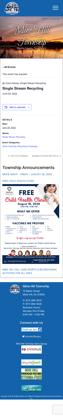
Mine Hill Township (31, 36)
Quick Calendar (9, 146)
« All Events (9, 67)
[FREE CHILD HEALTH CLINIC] (30, 224)
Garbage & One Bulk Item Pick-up (45, 155)
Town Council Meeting (19, 155)
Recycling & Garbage (27, 146)
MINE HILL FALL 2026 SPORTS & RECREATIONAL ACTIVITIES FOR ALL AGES (29, 271)
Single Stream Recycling (13, 136)
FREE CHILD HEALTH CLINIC (18, 180)
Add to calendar (17, 107)
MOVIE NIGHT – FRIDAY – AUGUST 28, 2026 (27, 174)
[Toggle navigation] (55, 8)
